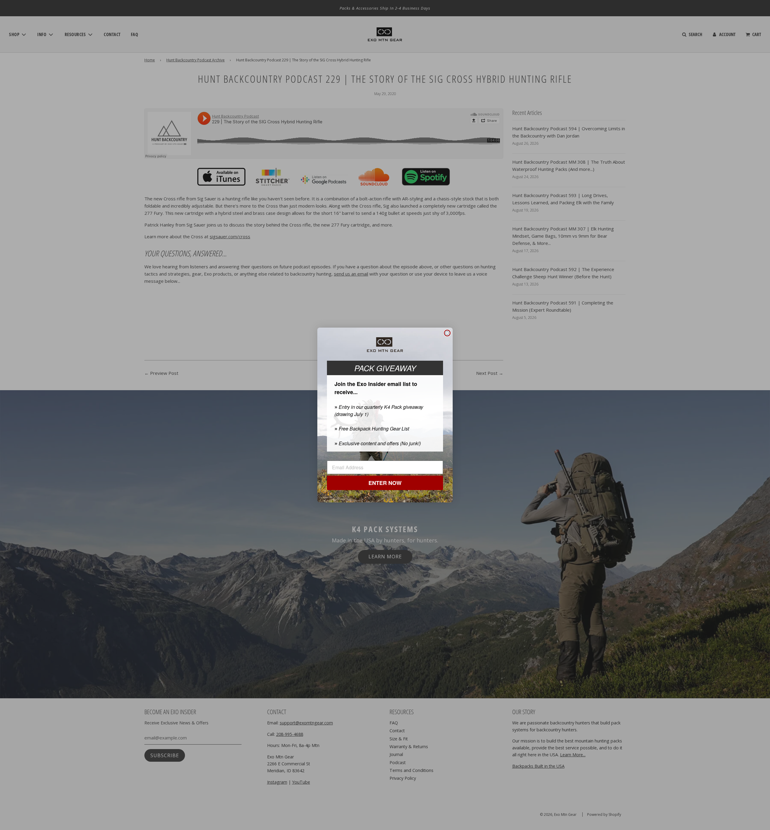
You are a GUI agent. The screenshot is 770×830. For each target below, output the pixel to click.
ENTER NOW (385, 483)
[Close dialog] (447, 333)
